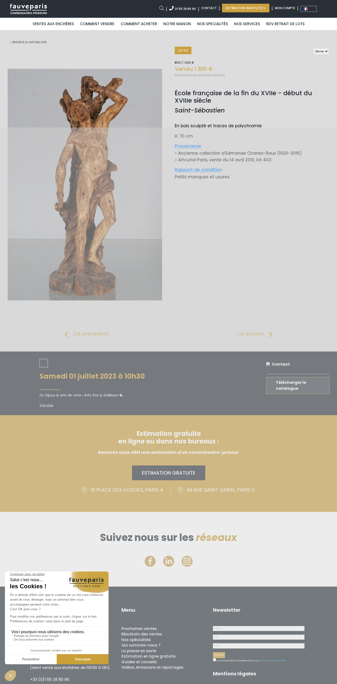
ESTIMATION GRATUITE (244, 8)
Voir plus (46, 405)
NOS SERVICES (247, 23)
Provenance (188, 146)
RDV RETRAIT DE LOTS (285, 23)
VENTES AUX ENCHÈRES (53, 23)
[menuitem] (308, 9)
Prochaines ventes (139, 628)
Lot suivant (250, 333)
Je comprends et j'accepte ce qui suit (238, 660)
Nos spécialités (136, 639)
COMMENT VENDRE (97, 23)
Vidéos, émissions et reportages (152, 667)
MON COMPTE (285, 8)
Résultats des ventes (141, 634)
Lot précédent (91, 333)
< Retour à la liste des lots (28, 42)
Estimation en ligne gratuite (148, 656)
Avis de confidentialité (273, 660)
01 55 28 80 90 (185, 9)
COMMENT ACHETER (139, 23)
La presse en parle (138, 650)
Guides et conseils (139, 662)
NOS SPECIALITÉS (212, 23)
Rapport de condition (198, 169)
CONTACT (209, 8)
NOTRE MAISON (177, 23)
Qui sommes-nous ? (140, 645)
